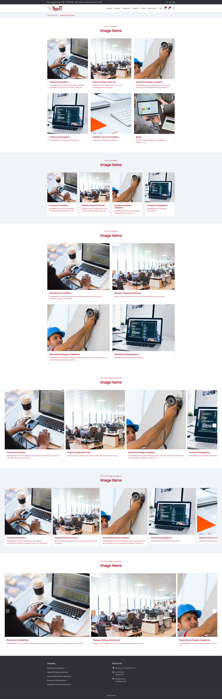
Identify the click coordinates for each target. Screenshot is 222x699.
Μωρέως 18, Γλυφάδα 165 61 (125, 668)
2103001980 (119, 672)
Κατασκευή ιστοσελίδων (58, 82)
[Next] (214, 425)
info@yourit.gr (120, 679)
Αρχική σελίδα (52, 15)
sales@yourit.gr (120, 681)
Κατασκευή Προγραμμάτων (59, 137)
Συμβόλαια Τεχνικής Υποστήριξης (106, 137)
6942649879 (119, 675)
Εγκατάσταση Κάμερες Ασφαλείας (149, 82)
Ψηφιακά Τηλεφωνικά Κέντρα (104, 82)
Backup (139, 137)
